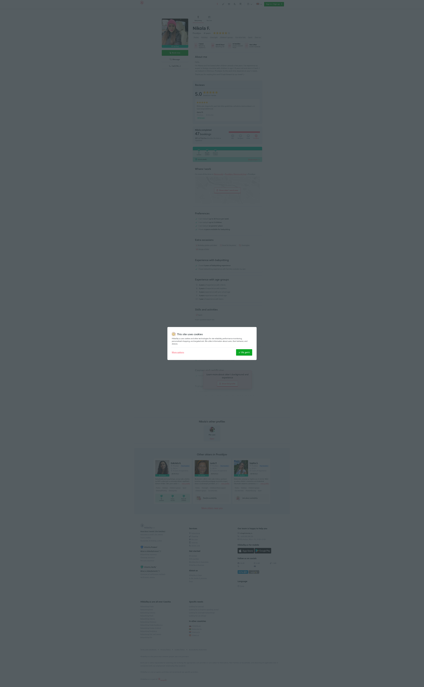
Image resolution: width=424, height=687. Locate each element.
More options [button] (178, 352)
